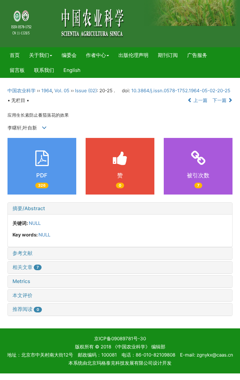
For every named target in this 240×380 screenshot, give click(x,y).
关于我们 (39, 55)
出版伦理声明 (133, 55)
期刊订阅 (168, 55)
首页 (15, 55)
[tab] (120, 209)
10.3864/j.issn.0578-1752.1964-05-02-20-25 (180, 91)
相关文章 (25, 267)
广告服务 (197, 55)
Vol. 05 (61, 91)
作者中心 (96, 55)
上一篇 (200, 100)
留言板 (17, 70)
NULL (35, 223)
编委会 (69, 55)
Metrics (21, 281)
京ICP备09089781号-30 (120, 339)
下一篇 (220, 100)
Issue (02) (86, 91)
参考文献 (22, 253)
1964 (46, 91)
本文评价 (22, 295)
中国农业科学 (22, 91)
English (71, 70)
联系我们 (44, 70)
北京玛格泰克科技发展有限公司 (120, 363)
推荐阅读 (25, 309)
